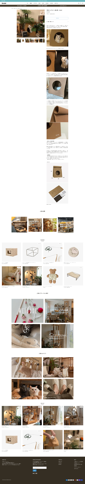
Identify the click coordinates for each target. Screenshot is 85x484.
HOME (39, 3)
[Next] (44, 24)
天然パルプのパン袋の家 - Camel (18, 8)
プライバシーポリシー (77, 467)
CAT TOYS (35, 3)
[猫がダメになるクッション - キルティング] (73, 252)
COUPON (51, 3)
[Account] (78, 3)
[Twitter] (33, 473)
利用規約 (75, 465)
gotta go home (52, 13)
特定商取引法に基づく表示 (78, 464)
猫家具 (31, 3)
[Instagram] (34, 473)
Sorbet (5, 479)
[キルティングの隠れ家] (11, 252)
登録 (34, 470)
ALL (27, 3)
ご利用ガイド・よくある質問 (78, 461)
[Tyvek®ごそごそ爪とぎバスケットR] (53, 439)
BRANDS (47, 3)
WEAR (43, 3)
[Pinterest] (36, 473)
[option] (31, 24)
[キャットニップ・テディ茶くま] (53, 275)
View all (42, 241)
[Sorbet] (4, 3)
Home (12, 8)
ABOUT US (56, 3)
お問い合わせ (76, 468)
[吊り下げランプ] (73, 439)
